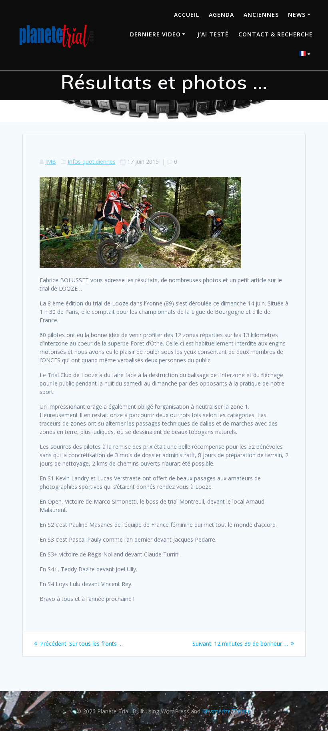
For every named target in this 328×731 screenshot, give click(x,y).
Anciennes (261, 14)
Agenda (221, 14)
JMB (50, 161)
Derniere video (155, 34)
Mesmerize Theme (226, 711)
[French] (306, 55)
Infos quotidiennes (92, 161)
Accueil (186, 14)
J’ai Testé (213, 34)
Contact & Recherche (275, 34)
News (297, 14)
